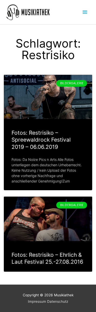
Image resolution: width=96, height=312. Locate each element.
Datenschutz (57, 301)
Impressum (37, 301)
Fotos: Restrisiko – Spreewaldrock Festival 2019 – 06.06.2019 (41, 140)
